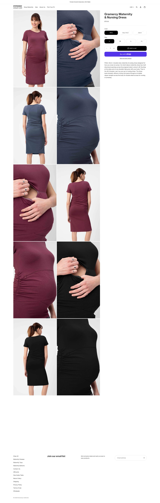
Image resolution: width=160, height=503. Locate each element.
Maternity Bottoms (19, 465)
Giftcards (16, 472)
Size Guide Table (18, 475)
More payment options (125, 58)
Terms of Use (17, 488)
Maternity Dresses (18, 459)
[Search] (137, 7)
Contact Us (16, 469)
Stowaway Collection (23, 497)
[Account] (141, 7)
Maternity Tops (17, 462)
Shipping (16, 481)
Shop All (15, 456)
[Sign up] (144, 458)
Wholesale (16, 491)
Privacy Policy (17, 485)
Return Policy (17, 478)
